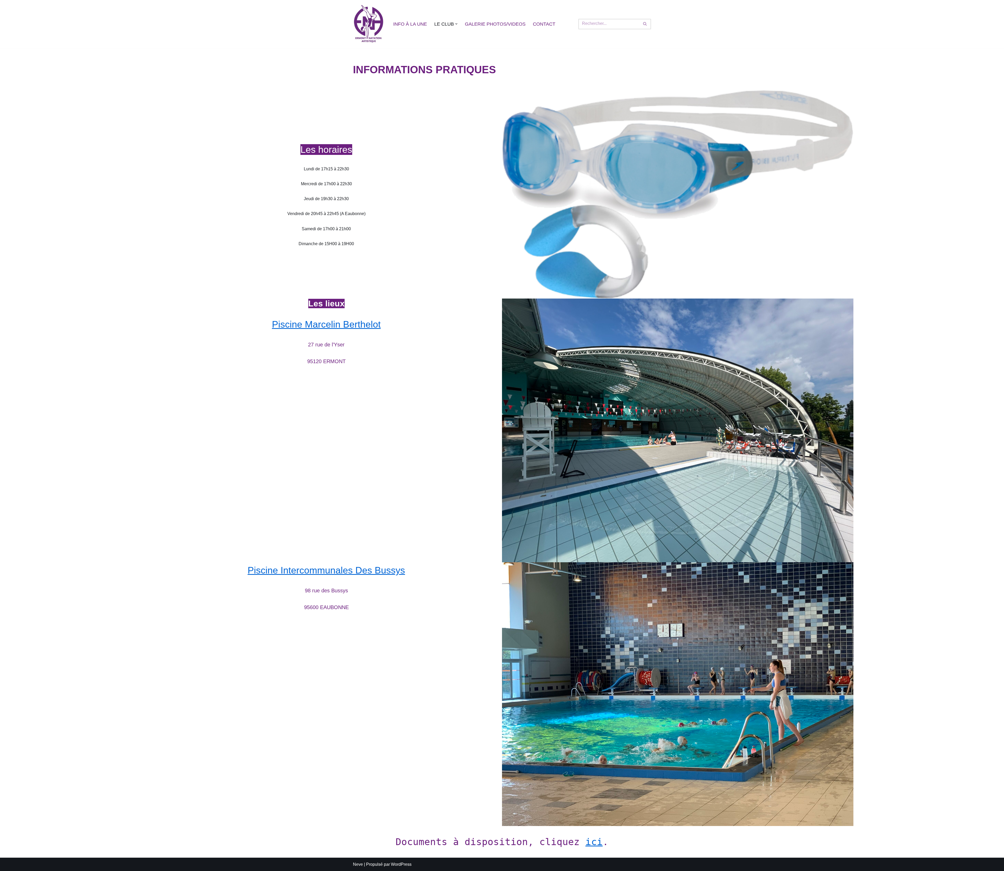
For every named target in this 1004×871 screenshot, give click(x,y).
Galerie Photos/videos (495, 24)
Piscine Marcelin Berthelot (326, 324)
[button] (456, 24)
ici (594, 841)
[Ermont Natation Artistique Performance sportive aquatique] (368, 24)
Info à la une (410, 24)
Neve (358, 864)
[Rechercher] (645, 24)
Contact (544, 24)
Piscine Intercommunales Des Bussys (326, 570)
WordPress (401, 864)
